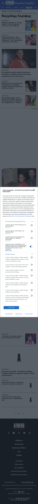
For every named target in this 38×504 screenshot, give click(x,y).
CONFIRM (11, 307)
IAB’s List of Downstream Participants (21, 216)
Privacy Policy (29, 314)
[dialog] (19, 252)
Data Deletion (9, 314)
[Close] (34, 190)
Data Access (19, 314)
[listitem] (19, 221)
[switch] (31, 225)
